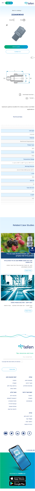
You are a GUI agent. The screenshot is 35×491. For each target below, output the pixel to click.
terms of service (15, 361)
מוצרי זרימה (29, 383)
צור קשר (9, 3)
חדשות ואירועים (12, 409)
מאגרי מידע (13, 392)
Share (10, 20)
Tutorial (31, 98)
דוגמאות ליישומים (11, 398)
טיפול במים (13, 388)
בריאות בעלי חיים (11, 386)
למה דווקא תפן (28, 416)
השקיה (14, 380)
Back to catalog (16, 10)
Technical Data (17, 117)
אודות (30, 413)
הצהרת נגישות (28, 424)
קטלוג (30, 377)
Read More (28, 270)
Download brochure (28, 94)
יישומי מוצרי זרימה (27, 392)
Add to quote (16, 47)
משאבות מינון (28, 380)
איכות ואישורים (12, 401)
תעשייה (14, 383)
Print (21, 20)
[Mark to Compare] (32, 58)
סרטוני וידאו (13, 395)
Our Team (29, 419)
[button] (6, 25)
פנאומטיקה (29, 401)
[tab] (17, 117)
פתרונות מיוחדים (27, 386)
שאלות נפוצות (12, 406)
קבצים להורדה (12, 404)
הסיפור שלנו (29, 421)
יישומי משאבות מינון (11, 377)
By (31, 450)
